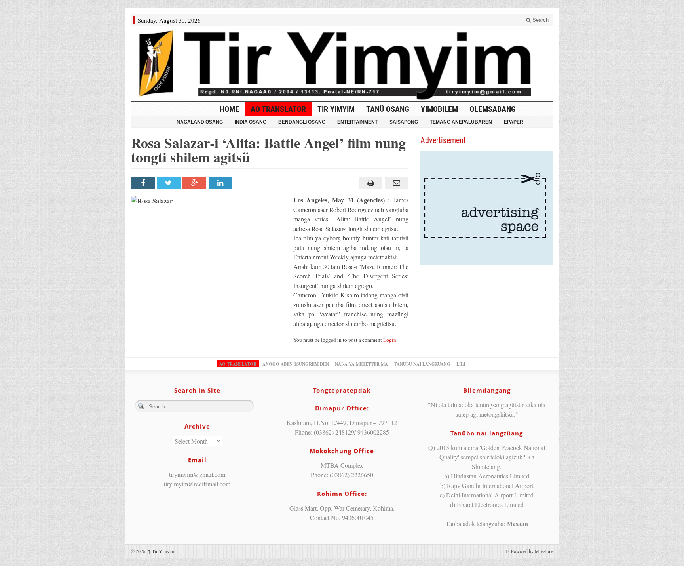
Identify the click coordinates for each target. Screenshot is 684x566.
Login (389, 339)
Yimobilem (439, 109)
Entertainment (357, 122)
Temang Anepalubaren (461, 122)
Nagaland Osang (200, 122)
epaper (513, 122)
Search (540, 20)
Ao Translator (278, 109)
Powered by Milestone (532, 551)
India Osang (250, 122)
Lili (460, 364)
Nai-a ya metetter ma (361, 364)
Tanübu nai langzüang (422, 364)
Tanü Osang (387, 109)
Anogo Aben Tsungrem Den (295, 364)
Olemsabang (492, 109)
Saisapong (404, 122)
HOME (229, 109)
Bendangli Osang (301, 122)
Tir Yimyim (336, 109)
